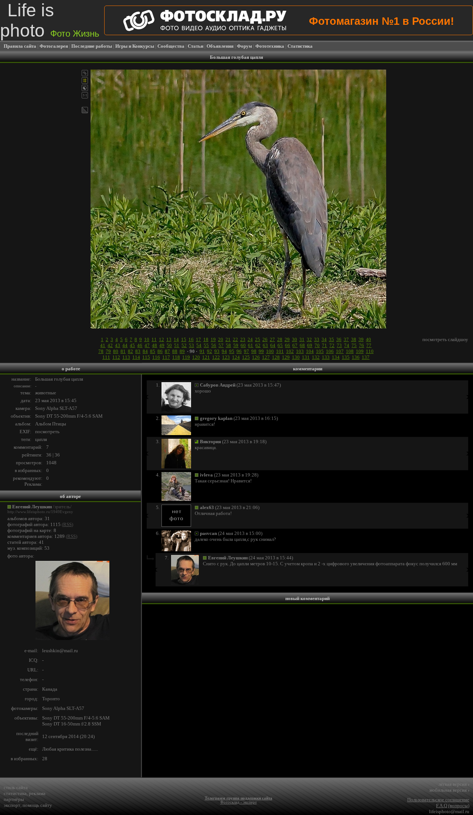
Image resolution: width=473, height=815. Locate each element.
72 (331, 345)
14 (176, 339)
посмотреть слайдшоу (445, 339)
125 (246, 357)
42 (110, 345)
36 (338, 339)
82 (130, 351)
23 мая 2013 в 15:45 (55, 400)
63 (265, 345)
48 (154, 345)
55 (206, 345)
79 (108, 351)
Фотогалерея (54, 46)
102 (290, 351)
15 (183, 339)
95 (231, 351)
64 (272, 345)
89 (182, 351)
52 (184, 345)
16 (191, 339)
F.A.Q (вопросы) (452, 805)
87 (167, 351)
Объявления (220, 46)
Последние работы (91, 46)
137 (366, 357)
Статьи (195, 46)
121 (206, 357)
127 (266, 357)
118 (176, 357)
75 (354, 345)
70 (317, 345)
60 (243, 345)
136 (356, 357)
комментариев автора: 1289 (36, 536)
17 (198, 339)
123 (226, 357)
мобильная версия (449, 790)
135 (346, 357)
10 (146, 339)
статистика (15, 793)
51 (176, 345)
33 (316, 339)
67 (294, 345)
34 (324, 339)
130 (296, 357)
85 (152, 351)
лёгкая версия (454, 784)
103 (300, 351)
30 (294, 339)
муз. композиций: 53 (28, 548)
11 (154, 339)
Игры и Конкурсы (134, 46)
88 (174, 351)
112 (116, 357)
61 (250, 345)
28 (279, 339)
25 (257, 339)
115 (146, 357)
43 (117, 345)
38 (353, 339)
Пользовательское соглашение (438, 799)
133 (326, 357)
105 (320, 351)
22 (235, 339)
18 (205, 339)
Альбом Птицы (50, 424)
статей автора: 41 (25, 542)
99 (261, 351)
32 (309, 339)
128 (276, 357)
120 (196, 357)
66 (287, 345)
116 (156, 357)
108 (350, 351)
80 (115, 351)
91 (202, 351)
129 (286, 357)
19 (213, 339)
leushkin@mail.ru (60, 650)
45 (132, 345)
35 (331, 339)
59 (235, 345)
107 (340, 351)
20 (220, 339)
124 (236, 357)
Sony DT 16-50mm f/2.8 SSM (71, 724)
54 (198, 345)
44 (124, 345)
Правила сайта (20, 46)
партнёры (14, 799)
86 (160, 351)
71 (324, 345)
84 (145, 351)
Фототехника (269, 46)
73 (339, 345)
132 (316, 357)
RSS (67, 524)
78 (100, 351)
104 (310, 351)
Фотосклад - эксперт (238, 802)
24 (250, 339)
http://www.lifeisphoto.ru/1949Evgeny (40, 512)
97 (246, 351)
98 (253, 351)
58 (228, 345)
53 (191, 345)
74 (346, 345)
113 (126, 357)
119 (186, 357)
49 (161, 345)
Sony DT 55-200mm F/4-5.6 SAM (69, 416)
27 (272, 339)
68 (302, 345)
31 (301, 339)
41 (102, 345)
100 (270, 351)
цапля (41, 439)
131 (306, 357)
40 (368, 339)
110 (370, 351)
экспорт (12, 805)
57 (221, 345)
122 (216, 357)
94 (224, 351)
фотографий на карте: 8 (31, 530)
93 (217, 351)
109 (360, 351)
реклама (37, 793)
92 (209, 351)
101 (280, 351)
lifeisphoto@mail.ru (449, 811)
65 (280, 345)
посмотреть (47, 431)
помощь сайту (37, 805)
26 (265, 339)
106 (330, 351)
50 (169, 345)
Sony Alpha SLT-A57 (56, 408)
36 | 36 (53, 455)
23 (242, 339)
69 (309, 345)
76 (361, 345)
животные (45, 392)
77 (368, 345)
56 (213, 345)
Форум (244, 46)
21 (228, 339)
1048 (51, 462)
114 (136, 357)
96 (239, 351)
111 (106, 357)
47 (147, 345)
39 (361, 339)
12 (161, 339)
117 (166, 357)
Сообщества (170, 46)
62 (258, 345)
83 (137, 351)
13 (168, 339)
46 (139, 345)
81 (123, 351)
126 (256, 357)
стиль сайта (16, 787)
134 (336, 357)
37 (346, 339)
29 (287, 339)
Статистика (300, 46)
